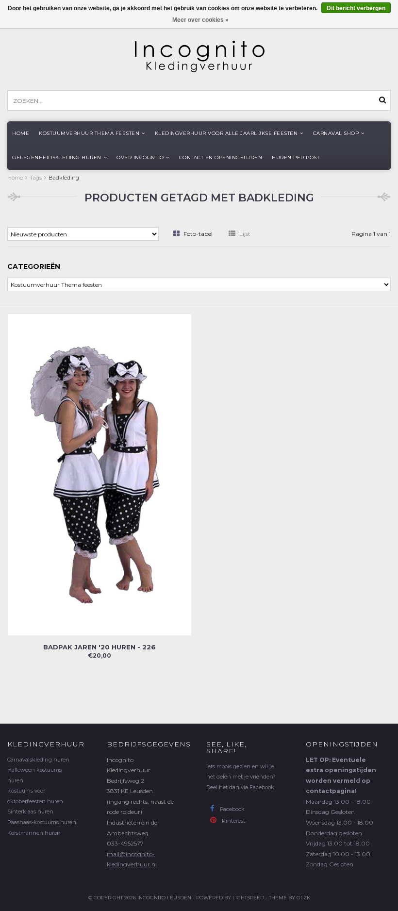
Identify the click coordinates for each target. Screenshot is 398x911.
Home (20, 133)
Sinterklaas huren (30, 811)
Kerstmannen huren (34, 832)
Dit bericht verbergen (356, 8)
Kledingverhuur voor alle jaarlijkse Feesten (226, 133)
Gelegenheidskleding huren (56, 157)
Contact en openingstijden (221, 157)
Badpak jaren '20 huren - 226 (99, 647)
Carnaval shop (336, 133)
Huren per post (295, 157)
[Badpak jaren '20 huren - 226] (99, 474)
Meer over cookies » (200, 20)
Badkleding (64, 177)
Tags (36, 177)
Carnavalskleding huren (38, 759)
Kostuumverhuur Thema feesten (89, 133)
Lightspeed (248, 897)
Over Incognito (140, 157)
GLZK (303, 897)
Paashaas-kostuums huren (41, 822)
